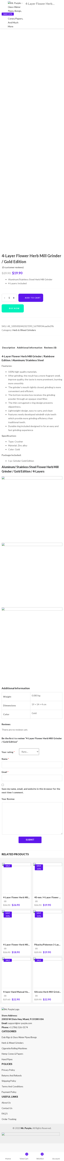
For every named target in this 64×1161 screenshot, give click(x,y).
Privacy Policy (8, 1070)
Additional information (29, 347)
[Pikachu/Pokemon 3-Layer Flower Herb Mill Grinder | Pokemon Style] (47, 911)
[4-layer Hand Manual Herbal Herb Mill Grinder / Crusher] (16, 959)
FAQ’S (5, 1113)
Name (5, 759)
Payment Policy (9, 1092)
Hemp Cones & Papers (12, 1053)
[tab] (9, 348)
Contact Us (7, 1108)
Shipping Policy (9, 1081)
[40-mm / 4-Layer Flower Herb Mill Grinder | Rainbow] (47, 864)
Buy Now (14, 308)
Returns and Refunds (12, 1075)
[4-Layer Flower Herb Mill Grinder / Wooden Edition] (16, 864)
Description (8, 347)
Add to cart (33, 298)
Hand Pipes (7, 1059)
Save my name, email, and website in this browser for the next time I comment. (31, 791)
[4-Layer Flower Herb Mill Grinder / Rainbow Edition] (16, 911)
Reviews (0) (50, 347)
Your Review (8, 799)
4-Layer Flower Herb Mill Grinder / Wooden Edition (29, 897)
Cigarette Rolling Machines (14, 1048)
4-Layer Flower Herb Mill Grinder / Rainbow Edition (29, 944)
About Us (6, 1102)
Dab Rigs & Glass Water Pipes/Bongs (19, 1037)
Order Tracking (9, 1119)
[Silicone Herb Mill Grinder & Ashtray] (47, 959)
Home (8, 1158)
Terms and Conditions (12, 1086)
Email (5, 772)
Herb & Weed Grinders (24, 330)
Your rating (8, 752)
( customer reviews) (13, 267)
